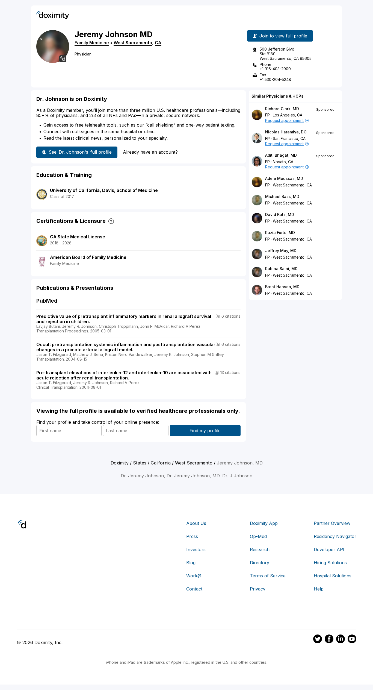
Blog (191, 562)
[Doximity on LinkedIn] (340, 639)
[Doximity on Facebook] (329, 639)
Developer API (329, 549)
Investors (196, 549)
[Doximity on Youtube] (352, 639)
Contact (194, 589)
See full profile (80, 152)
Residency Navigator (335, 536)
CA (158, 42)
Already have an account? (150, 152)
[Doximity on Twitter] (317, 639)
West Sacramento (133, 42)
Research (260, 549)
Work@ (194, 575)
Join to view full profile (283, 36)
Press (192, 536)
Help (319, 589)
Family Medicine (92, 42)
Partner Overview (332, 523)
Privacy (257, 589)
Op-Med (258, 536)
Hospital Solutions (332, 575)
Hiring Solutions (330, 562)
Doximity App (264, 523)
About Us (196, 523)
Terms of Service (268, 575)
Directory (259, 562)
